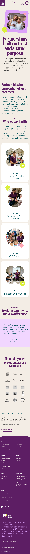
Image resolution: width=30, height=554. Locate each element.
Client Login (4, 478)
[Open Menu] (27, 3)
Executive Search (19, 447)
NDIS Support (4, 447)
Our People (3, 460)
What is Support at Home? (21, 476)
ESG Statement (12, 541)
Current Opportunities (20, 463)
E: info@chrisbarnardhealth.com (8, 497)
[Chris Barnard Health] (2, 3)
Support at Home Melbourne (22, 482)
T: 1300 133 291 (4, 493)
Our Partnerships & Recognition (5, 463)
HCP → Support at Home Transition (21, 485)
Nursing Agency (19, 445)
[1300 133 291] (22, 3)
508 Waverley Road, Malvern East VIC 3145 (6, 501)
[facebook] (8, 507)
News (2, 468)
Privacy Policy (4, 541)
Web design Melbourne (6, 547)
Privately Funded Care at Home (6, 449)
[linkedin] (2, 507)
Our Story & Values (5, 458)
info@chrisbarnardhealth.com (11, 425)
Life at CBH (18, 458)
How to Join (18, 460)
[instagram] (5, 507)
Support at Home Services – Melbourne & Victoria (22, 479)
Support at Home (5, 445)
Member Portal (4, 476)
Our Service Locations (6, 466)
